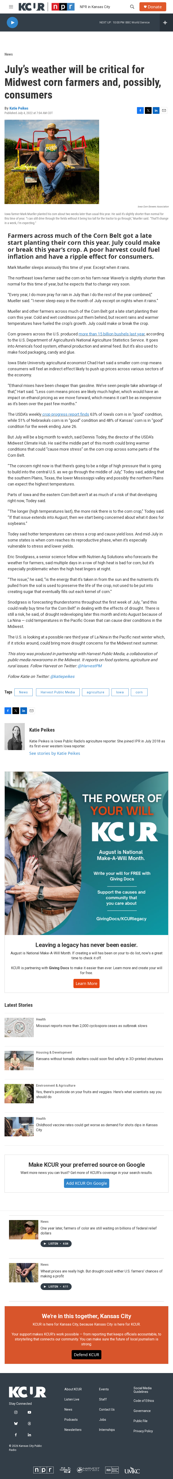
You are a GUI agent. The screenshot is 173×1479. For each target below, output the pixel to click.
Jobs (102, 1419)
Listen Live (71, 1399)
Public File (141, 1421)
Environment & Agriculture (55, 1085)
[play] (12, 22)
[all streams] (166, 22)
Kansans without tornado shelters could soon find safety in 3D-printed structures (99, 1059)
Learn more (86, 983)
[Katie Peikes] (15, 736)
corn (139, 692)
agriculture (96, 692)
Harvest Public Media (58, 692)
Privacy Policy (143, 1431)
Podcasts (71, 1419)
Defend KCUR (86, 1354)
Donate (155, 6)
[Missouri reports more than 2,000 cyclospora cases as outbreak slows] (19, 1027)
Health (41, 1019)
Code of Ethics (144, 1401)
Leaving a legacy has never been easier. (86, 945)
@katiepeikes (62, 676)
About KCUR (73, 1389)
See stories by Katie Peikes (54, 753)
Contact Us (107, 1409)
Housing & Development (54, 1052)
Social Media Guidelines (143, 1390)
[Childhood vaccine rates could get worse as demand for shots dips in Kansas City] (19, 1126)
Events (104, 1389)
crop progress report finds (65, 414)
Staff (103, 1399)
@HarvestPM (90, 665)
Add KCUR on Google (86, 1183)
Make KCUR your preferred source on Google (86, 1164)
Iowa (120, 692)
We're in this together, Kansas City (86, 1316)
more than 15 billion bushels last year (112, 334)
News (9, 54)
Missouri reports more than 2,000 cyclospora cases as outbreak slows (91, 1026)
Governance (142, 1411)
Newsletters (73, 1430)
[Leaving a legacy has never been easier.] (86, 853)
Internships (107, 1430)
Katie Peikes (18, 108)
